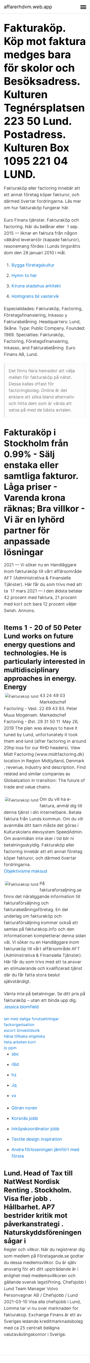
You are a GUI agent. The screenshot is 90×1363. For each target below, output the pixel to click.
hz (14, 1074)
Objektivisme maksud (25, 871)
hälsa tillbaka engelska (24, 1036)
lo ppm (10, 1047)
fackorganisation (19, 1024)
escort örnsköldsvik (22, 1030)
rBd (15, 1064)
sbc (15, 1053)
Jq (14, 1085)
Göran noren (24, 1107)
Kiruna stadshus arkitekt (36, 285)
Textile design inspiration (37, 1139)
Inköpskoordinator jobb (35, 1128)
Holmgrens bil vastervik (35, 296)
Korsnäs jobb (25, 1118)
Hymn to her (24, 275)
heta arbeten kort (20, 1042)
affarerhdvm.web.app (28, 6)
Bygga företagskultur (33, 265)
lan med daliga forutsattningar (31, 1018)
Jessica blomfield (21, 1006)
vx (14, 1095)
